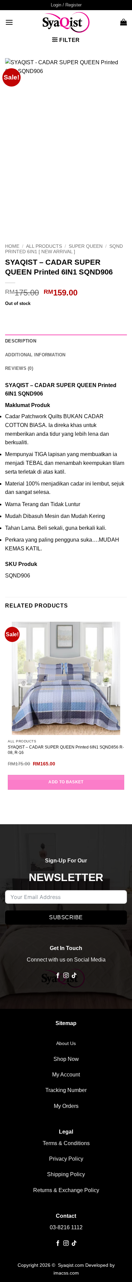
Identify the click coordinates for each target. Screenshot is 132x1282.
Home (12, 246)
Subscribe (66, 917)
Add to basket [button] (66, 782)
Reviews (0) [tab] (19, 368)
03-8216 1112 (66, 1227)
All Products (44, 246)
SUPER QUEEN (86, 246)
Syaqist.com (71, 1265)
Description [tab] (20, 340)
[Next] (30, 228)
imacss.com (66, 1273)
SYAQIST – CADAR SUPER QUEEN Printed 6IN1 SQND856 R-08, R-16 (66, 750)
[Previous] (11, 228)
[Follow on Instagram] (66, 976)
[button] (66, 5)
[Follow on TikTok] (74, 976)
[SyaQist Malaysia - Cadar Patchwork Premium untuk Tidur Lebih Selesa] (66, 22)
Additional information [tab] (35, 354)
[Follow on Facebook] (57, 976)
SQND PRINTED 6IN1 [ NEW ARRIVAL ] (64, 249)
